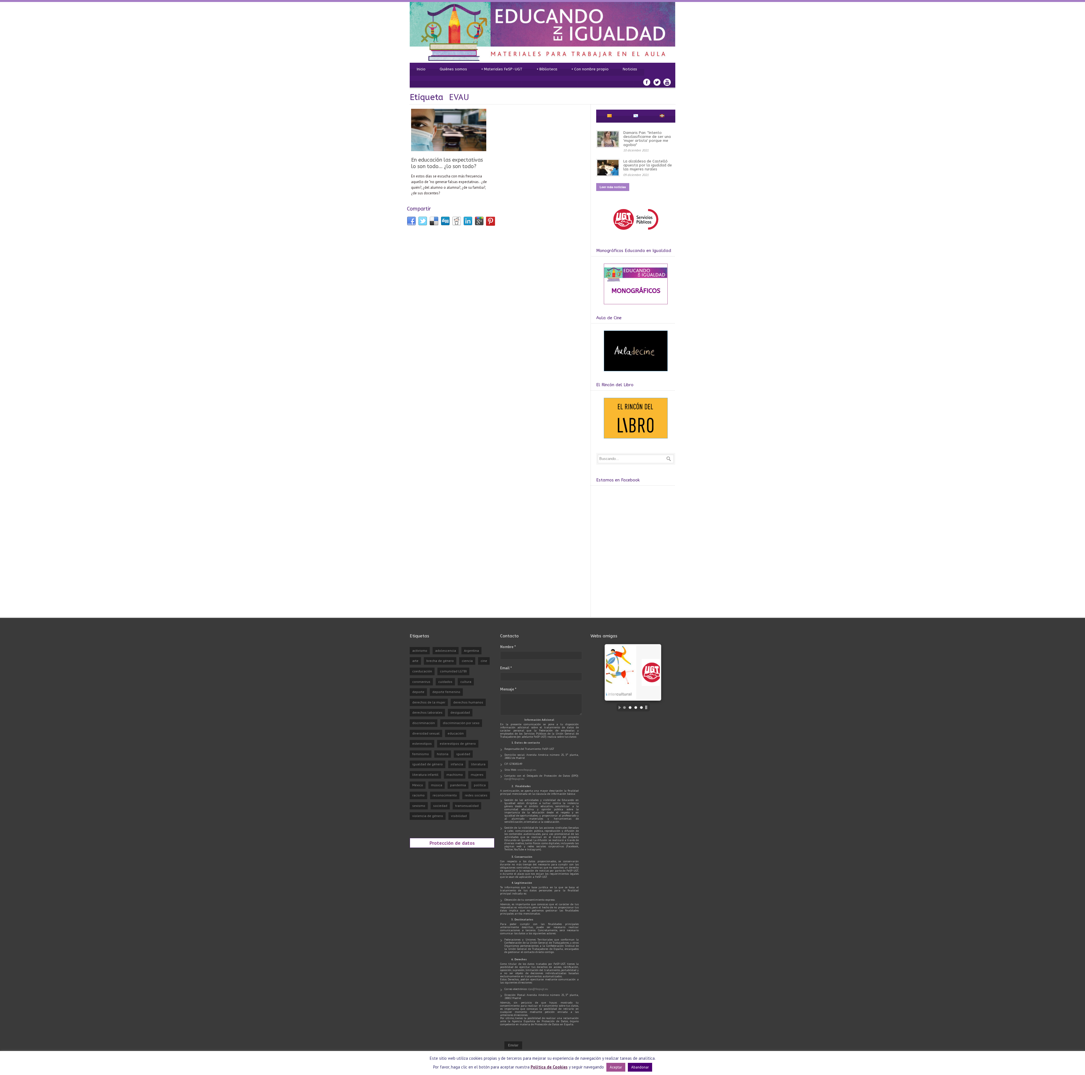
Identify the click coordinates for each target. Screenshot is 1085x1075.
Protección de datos (452, 842)
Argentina (471, 650)
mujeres (477, 774)
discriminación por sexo (461, 723)
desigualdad (460, 712)
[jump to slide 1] (624, 707)
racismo (418, 795)
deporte (418, 692)
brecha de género (440, 661)
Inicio (421, 69)
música (436, 785)
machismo (454, 774)
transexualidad (467, 805)
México (417, 785)
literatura (478, 764)
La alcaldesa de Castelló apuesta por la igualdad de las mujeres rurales (647, 165)
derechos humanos (468, 702)
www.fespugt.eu (526, 770)
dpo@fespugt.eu (514, 779)
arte (415, 661)
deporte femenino (446, 692)
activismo (419, 650)
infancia (457, 764)
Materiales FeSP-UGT (501, 69)
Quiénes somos (453, 69)
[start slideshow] (618, 707)
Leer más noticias (613, 187)
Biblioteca (547, 69)
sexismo (418, 805)
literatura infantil (425, 774)
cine (484, 661)
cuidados (445, 681)
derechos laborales (427, 712)
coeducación (422, 671)
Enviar (513, 1045)
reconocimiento (445, 795)
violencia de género (427, 816)
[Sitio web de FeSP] (635, 232)
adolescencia (445, 650)
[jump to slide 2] (630, 707)
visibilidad (459, 816)
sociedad (440, 805)
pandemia (458, 785)
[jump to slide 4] (641, 707)
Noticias (630, 69)
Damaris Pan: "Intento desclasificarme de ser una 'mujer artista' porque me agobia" (647, 139)
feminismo (420, 754)
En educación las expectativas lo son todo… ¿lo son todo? (447, 163)
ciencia (467, 661)
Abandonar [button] (640, 1067)
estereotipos (422, 743)
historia (442, 754)
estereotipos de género (458, 743)
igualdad (463, 754)
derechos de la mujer (428, 702)
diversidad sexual (426, 733)
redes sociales (476, 795)
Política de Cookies (549, 1067)
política (480, 785)
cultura (465, 681)
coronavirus (421, 681)
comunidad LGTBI (453, 671)
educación (456, 733)
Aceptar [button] (616, 1067)
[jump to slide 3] (636, 707)
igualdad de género (427, 764)
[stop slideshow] (647, 707)
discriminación (423, 723)
